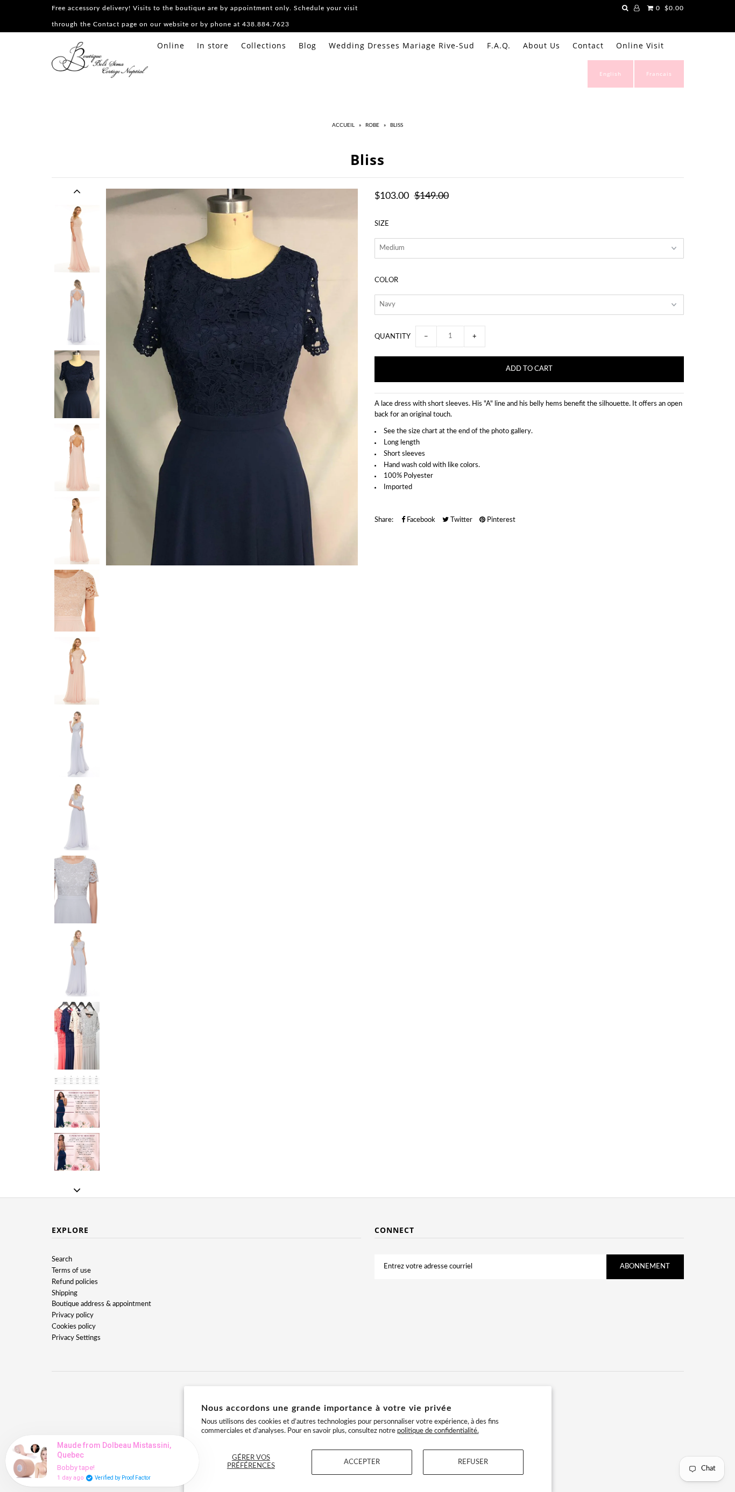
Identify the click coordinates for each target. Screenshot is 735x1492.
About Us (541, 45)
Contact (588, 45)
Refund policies (75, 1282)
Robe (372, 125)
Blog (307, 45)
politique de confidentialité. (438, 1431)
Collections (263, 45)
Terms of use (71, 1270)
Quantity (392, 336)
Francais (659, 73)
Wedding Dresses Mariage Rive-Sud (402, 45)
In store (213, 45)
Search (62, 1259)
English (610, 73)
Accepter (362, 1462)
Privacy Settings (76, 1338)
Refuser (473, 1462)
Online (171, 45)
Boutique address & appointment (101, 1304)
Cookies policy (74, 1326)
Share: (383, 520)
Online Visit (640, 45)
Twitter (460, 520)
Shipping (64, 1293)
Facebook (420, 520)
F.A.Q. (499, 45)
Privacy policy (73, 1315)
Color (386, 280)
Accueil (343, 125)
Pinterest (500, 520)
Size (381, 223)
